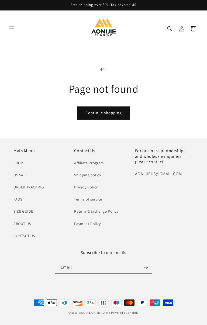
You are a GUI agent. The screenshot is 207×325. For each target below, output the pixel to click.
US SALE (20, 175)
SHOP (18, 162)
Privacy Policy (86, 187)
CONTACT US (24, 235)
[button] (11, 29)
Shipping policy (87, 175)
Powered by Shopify (125, 313)
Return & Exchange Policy (96, 211)
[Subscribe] (146, 267)
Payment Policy (87, 223)
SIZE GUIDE (23, 211)
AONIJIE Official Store (94, 313)
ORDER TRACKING (28, 187)
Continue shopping (103, 112)
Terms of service (88, 199)
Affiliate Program (89, 162)
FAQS (17, 199)
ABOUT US (22, 223)
